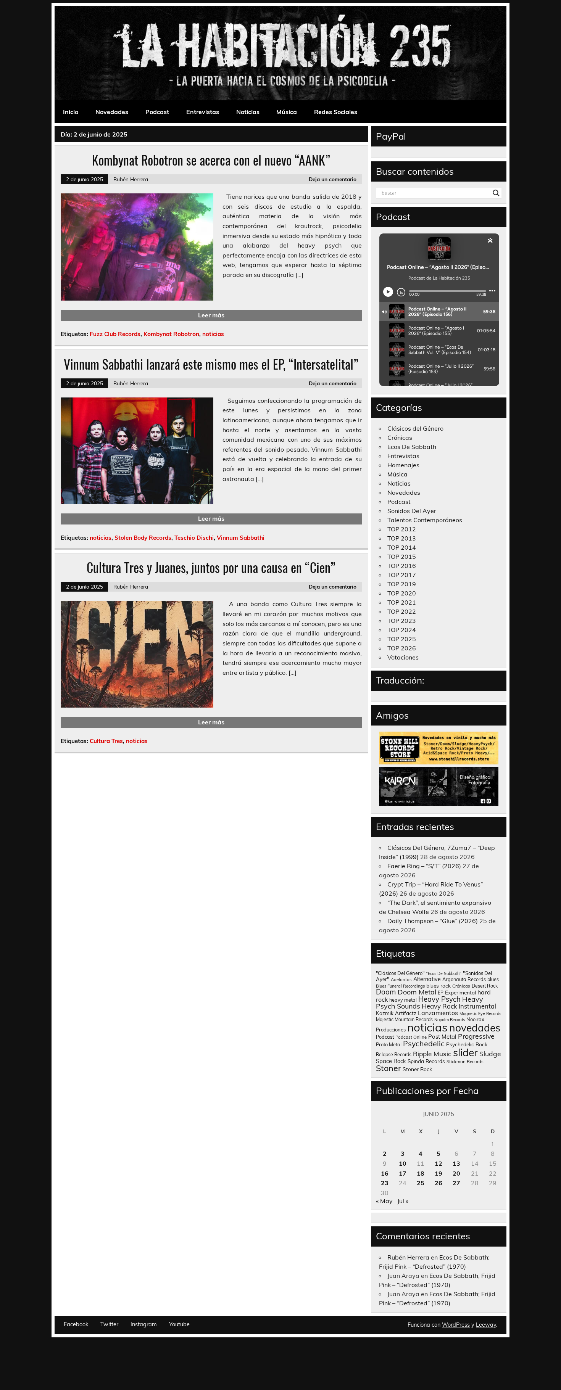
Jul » (402, 1201)
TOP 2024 (401, 630)
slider (465, 1052)
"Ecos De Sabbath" (443, 973)
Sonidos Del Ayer (411, 511)
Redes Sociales (335, 112)
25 (420, 1183)
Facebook (76, 1324)
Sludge (490, 1053)
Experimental (460, 992)
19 (438, 1173)
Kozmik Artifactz (396, 1013)
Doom (386, 991)
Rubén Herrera (130, 179)
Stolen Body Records (142, 537)
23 (385, 1183)
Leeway (486, 1324)
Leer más (211, 315)
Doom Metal (417, 992)
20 (456, 1173)
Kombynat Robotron (171, 334)
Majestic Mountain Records (404, 1019)
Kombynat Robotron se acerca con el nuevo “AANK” (211, 159)
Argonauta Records (464, 979)
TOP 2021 (401, 602)
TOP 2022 (401, 611)
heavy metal (403, 1000)
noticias (213, 334)
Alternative (427, 979)
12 (438, 1163)
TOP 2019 (401, 584)
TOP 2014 (401, 547)
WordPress (456, 1324)
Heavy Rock (439, 1006)
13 (456, 1163)
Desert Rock (485, 986)
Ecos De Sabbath (411, 446)
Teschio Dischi (194, 537)
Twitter (109, 1324)
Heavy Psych (439, 999)
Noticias (248, 112)
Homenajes (403, 465)
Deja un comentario (332, 179)
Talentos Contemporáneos (424, 520)
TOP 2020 (401, 593)
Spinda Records (426, 1061)
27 (456, 1183)
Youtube (179, 1324)
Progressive (476, 1036)
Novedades (111, 112)
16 (385, 1173)
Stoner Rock (417, 1069)
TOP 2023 (401, 620)
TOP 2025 (401, 639)
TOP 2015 (401, 556)
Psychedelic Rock (466, 1044)
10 (402, 1163)
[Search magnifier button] (496, 193)
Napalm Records (449, 1019)
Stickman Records (465, 1061)
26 (438, 1183)
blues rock (438, 985)
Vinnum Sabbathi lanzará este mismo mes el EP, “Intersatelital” (211, 363)
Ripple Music (432, 1054)
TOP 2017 (401, 575)
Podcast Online (411, 1037)
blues (493, 979)
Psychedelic (424, 1043)
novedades (474, 1027)
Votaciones (403, 657)
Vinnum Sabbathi (240, 537)
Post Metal (442, 1036)
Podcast (157, 112)
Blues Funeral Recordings (400, 986)
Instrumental (477, 1006)
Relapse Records (393, 1054)
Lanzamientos (438, 1013)
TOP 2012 (401, 529)
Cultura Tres (106, 741)
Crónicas (399, 437)
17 (402, 1173)
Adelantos (401, 979)
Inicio (70, 112)
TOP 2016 (401, 566)
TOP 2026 (401, 648)
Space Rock (391, 1061)
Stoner (388, 1068)
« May (384, 1201)
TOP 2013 (401, 538)
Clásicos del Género (415, 428)
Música (286, 112)
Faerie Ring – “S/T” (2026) (424, 866)
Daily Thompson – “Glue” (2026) (432, 921)
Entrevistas (202, 112)
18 (420, 1173)
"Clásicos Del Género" (400, 973)
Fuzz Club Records (115, 334)
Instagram (144, 1324)
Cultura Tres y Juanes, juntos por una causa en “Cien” (211, 567)
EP (440, 993)
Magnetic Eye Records (480, 1013)
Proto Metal (388, 1044)
